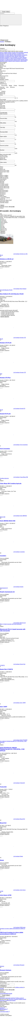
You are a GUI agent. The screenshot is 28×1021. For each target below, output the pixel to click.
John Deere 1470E (5, 895)
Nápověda (5, 993)
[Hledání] (10, 19)
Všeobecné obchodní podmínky (7, 998)
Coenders (3, 555)
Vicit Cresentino (5, 448)
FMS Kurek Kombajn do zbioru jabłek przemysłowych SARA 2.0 (11, 933)
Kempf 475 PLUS (5, 413)
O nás (1, 993)
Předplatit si (3, 985)
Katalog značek (22, 999)
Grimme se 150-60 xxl (6, 259)
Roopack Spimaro (5, 970)
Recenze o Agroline (13, 999)
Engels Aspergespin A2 (7, 591)
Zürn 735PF (3, 706)
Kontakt (10, 993)
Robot (2, 860)
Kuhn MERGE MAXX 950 (7, 520)
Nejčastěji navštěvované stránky (8, 1000)
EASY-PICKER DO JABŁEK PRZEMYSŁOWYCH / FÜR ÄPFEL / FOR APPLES (12, 749)
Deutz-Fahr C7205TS (6, 669)
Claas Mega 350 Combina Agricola (10, 483)
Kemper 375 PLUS (5, 342)
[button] (14, 32)
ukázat (2, 205)
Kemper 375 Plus (5, 377)
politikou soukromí (19, 987)
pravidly (2, 988)
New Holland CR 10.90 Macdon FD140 (12, 294)
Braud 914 (3, 823)
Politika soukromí (19, 998)
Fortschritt (3, 787)
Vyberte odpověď (5, 316)
